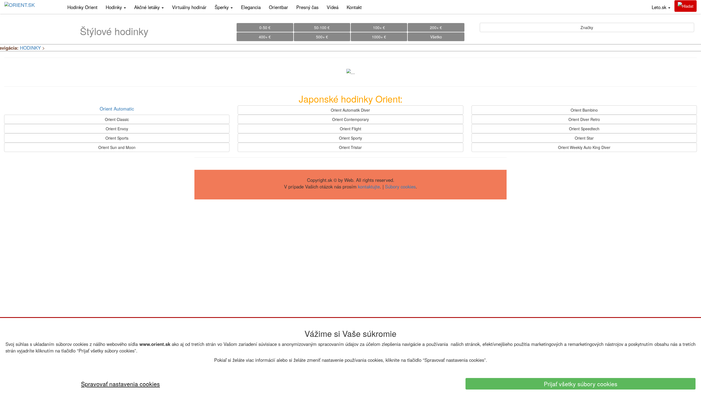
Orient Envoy (117, 128)
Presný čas (307, 7)
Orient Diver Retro (584, 119)
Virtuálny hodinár (189, 7)
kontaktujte (369, 186)
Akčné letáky (147, 7)
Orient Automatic (117, 108)
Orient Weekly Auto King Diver (584, 147)
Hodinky (114, 7)
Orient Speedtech (584, 128)
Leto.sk (660, 7)
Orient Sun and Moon (117, 147)
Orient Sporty (350, 138)
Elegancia (251, 7)
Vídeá (332, 7)
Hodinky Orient (82, 7)
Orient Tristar (350, 147)
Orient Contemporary (350, 119)
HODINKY (30, 47)
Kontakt (354, 7)
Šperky (222, 7)
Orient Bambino (584, 110)
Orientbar (278, 7)
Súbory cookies (400, 186)
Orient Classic (117, 119)
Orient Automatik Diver (350, 110)
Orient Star (584, 138)
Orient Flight (350, 128)
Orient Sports (116, 138)
